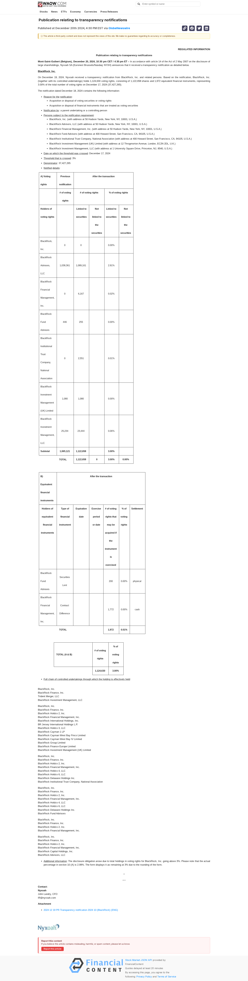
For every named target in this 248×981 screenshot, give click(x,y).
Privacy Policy (144, 976)
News (54, 11)
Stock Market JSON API (138, 960)
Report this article (52, 949)
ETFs (64, 11)
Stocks (44, 11)
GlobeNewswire (119, 28)
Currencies (90, 11)
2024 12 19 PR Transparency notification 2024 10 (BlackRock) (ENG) (81, 910)
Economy (75, 11)
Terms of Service (166, 976)
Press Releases (109, 11)
